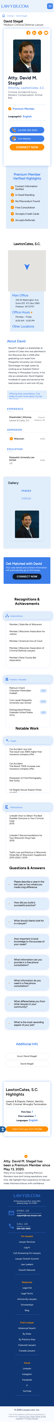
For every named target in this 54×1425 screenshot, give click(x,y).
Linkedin (27, 1368)
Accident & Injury (27, 92)
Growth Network (27, 1270)
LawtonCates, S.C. (33, 87)
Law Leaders (27, 1264)
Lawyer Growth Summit (27, 1258)
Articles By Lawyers (27, 1299)
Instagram (27, 1374)
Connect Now (27, 147)
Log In (27, 1247)
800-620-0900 (23, 1228)
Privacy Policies (32, 1418)
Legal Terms (27, 1293)
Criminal (12, 92)
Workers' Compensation (21, 94)
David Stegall (27, 1063)
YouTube (27, 1391)
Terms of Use (24, 1416)
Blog (27, 1310)
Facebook (27, 1379)
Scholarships (27, 1304)
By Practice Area (27, 1339)
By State (27, 1333)
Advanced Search (27, 1328)
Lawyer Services (27, 1242)
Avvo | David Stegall (27, 1056)
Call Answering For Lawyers (27, 1253)
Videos (26, 498)
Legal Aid (27, 1288)
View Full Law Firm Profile (27, 1129)
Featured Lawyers (27, 1345)
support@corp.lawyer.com (29, 1215)
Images (26, 490)
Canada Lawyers (27, 1350)
